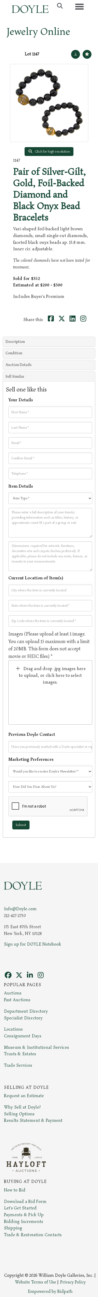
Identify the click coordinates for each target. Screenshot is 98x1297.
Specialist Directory (23, 1018)
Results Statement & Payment (33, 1120)
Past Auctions (17, 1000)
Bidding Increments (23, 1221)
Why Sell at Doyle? (22, 1107)
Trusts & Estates (20, 1054)
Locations (13, 1029)
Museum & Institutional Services (36, 1047)
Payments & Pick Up (24, 1214)
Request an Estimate (24, 1095)
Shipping (13, 1228)
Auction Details (18, 365)
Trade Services (18, 1065)
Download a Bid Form (25, 1201)
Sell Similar (14, 376)
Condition (13, 353)
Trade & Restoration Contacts (33, 1234)
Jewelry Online (38, 31)
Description (15, 341)
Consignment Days (22, 1036)
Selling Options (19, 1114)
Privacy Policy (73, 1282)
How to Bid (14, 1190)
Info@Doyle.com (20, 909)
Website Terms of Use (35, 1282)
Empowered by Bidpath (50, 1291)
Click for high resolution (52, 151)
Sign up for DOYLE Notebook (32, 944)
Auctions (12, 993)
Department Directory (26, 1011)
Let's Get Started (20, 1208)
